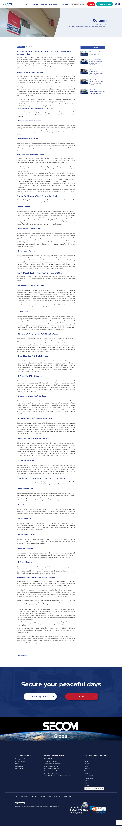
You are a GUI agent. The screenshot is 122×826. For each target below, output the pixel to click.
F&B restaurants (20, 761)
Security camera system (51, 768)
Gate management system (52, 763)
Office (17, 763)
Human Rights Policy (54, 796)
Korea (86, 761)
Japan (86, 780)
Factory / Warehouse (21, 759)
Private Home (19, 768)
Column (102, 24)
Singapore (87, 783)
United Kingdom (89, 778)
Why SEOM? (54, 4)
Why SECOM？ (25, 796)
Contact (91, 4)
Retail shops (19, 766)
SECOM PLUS (48, 759)
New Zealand (88, 776)
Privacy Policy (67, 796)
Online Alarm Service (50, 761)
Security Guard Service (51, 766)
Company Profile (40, 696)
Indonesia (87, 773)
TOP (26, 4)
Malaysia (87, 768)
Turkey (86, 785)
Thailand (87, 771)
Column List (22, 655)
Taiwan (86, 763)
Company (65, 4)
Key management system (52, 773)
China (86, 766)
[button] (98, 809)
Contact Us (82, 696)
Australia (87, 759)
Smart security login (104, 4)
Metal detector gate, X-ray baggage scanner (57, 776)
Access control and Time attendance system (57, 771)
